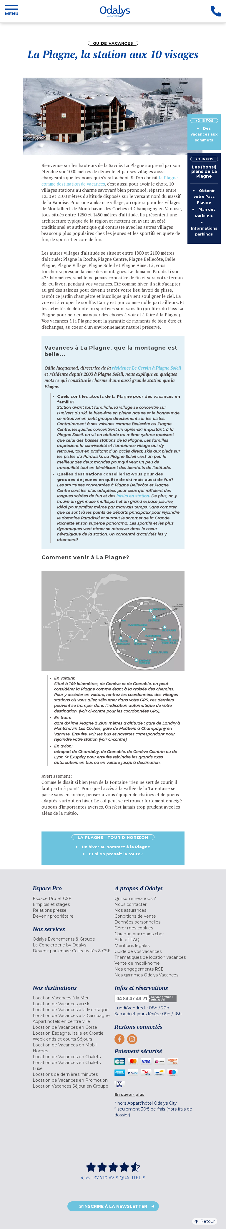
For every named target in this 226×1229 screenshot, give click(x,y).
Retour (207, 1221)
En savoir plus (129, 1094)
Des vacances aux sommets (204, 134)
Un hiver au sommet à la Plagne (116, 846)
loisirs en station (133, 495)
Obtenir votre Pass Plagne (204, 196)
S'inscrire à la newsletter (113, 1206)
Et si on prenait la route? (116, 853)
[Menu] (12, 11)
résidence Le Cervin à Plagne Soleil (146, 368)
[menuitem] (72, 898)
